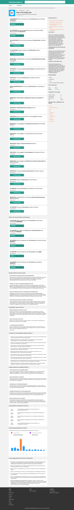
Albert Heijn (11, 492)
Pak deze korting (17, 45)
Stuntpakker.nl (52, 116)
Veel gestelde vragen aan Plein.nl (56, 22)
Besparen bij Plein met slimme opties (57, 20)
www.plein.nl (57, 89)
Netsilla (51, 114)
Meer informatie (12, 26)
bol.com (10, 494)
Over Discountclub (32, 490)
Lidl (50, 110)
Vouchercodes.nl (15, 2)
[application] (28, 446)
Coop (51, 105)
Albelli (10, 490)
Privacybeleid (52, 490)
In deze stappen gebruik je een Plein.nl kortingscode (57, 30)
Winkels (10, 5)
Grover (10, 497)
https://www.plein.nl (19, 15)
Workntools (52, 121)
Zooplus (10, 503)
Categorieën (19, 5)
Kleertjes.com (11, 499)
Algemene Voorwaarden (54, 492)
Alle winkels (11, 504)
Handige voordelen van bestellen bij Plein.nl (56, 27)
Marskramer (52, 112)
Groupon (10, 496)
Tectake (51, 117)
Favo (50, 109)
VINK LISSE (52, 119)
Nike (10, 501)
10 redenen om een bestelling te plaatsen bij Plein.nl (56, 24)
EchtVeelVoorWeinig (53, 107)
